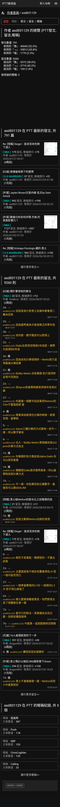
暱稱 (39, 21)
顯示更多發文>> (30, 267)
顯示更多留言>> (30, 694)
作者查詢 (13, 13)
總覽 (6, 21)
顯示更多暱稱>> (30, 774)
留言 (31, 21)
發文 (23, 21)
